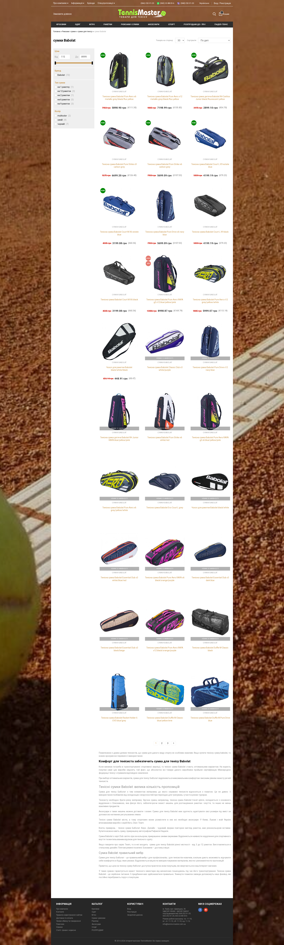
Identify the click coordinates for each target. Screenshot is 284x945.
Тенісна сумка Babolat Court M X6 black (119, 299)
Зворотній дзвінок (135, 915)
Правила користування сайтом (69, 915)
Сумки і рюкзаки (98, 918)
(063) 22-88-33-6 (167, 3)
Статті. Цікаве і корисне (66, 930)
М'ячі (94, 915)
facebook (200, 910)
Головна (57, 31)
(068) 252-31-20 (187, 3)
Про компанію (60, 3)
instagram (206, 910)
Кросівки (95, 909)
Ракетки (95, 921)
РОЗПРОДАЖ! (97, 930)
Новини (59, 927)
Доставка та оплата (64, 918)
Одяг (94, 912)
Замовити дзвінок (62, 14)
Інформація (77, 3)
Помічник (60, 924)
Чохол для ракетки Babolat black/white (210, 507)
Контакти (60, 912)
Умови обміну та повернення (68, 921)
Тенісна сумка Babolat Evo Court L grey (164, 507)
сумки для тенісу (85, 31)
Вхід (216, 3)
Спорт (94, 927)
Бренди (91, 3)
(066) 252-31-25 (147, 3)
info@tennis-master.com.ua (174, 924)
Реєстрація (225, 3)
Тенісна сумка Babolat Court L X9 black (210, 232)
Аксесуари (96, 924)
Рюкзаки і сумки (69, 31)
